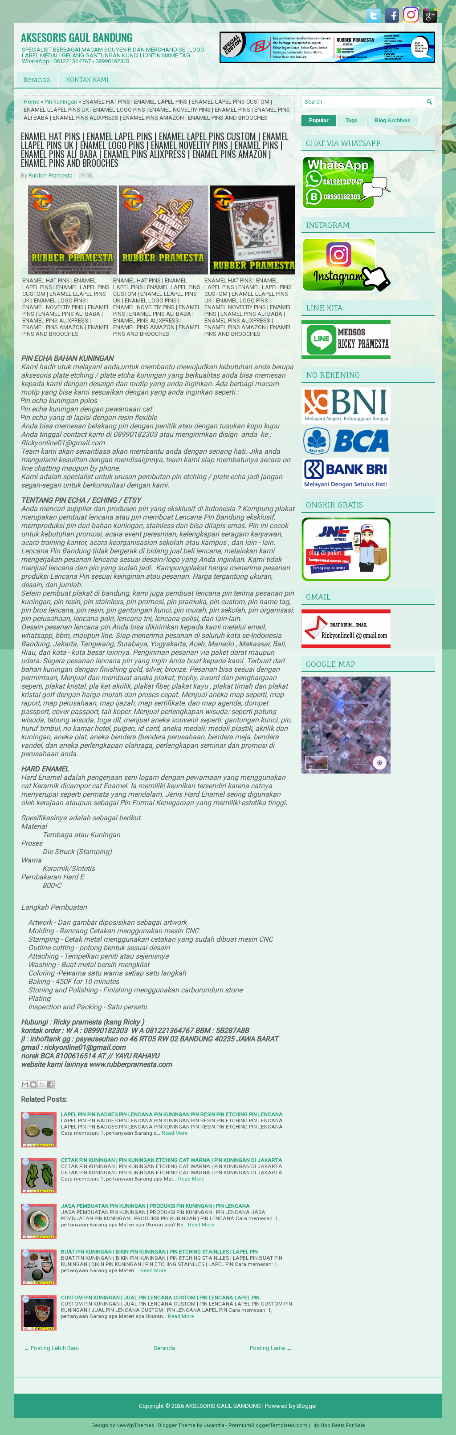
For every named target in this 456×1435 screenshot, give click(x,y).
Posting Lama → (271, 1348)
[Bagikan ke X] (41, 1084)
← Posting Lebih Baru (51, 1348)
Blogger (307, 1406)
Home (31, 101)
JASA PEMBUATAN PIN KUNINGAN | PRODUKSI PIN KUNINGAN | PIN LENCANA (155, 1206)
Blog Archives (393, 120)
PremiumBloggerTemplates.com (267, 1425)
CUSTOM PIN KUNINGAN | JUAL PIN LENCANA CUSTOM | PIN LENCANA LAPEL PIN (160, 1297)
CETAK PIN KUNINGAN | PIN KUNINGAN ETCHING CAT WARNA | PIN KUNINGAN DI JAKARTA (171, 1160)
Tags (352, 120)
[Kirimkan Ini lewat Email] (24, 1084)
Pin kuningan (61, 101)
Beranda (36, 79)
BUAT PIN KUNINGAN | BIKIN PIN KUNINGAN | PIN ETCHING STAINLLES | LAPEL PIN (159, 1252)
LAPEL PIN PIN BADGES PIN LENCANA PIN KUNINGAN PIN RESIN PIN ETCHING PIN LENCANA (172, 1114)
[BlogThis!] (33, 1084)
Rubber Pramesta (50, 175)
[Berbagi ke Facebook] (50, 1084)
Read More (174, 1133)
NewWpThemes (135, 1425)
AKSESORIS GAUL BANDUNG (76, 37)
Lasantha (214, 1425)
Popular (319, 120)
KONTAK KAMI (87, 79)
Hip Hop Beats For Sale (338, 1425)
